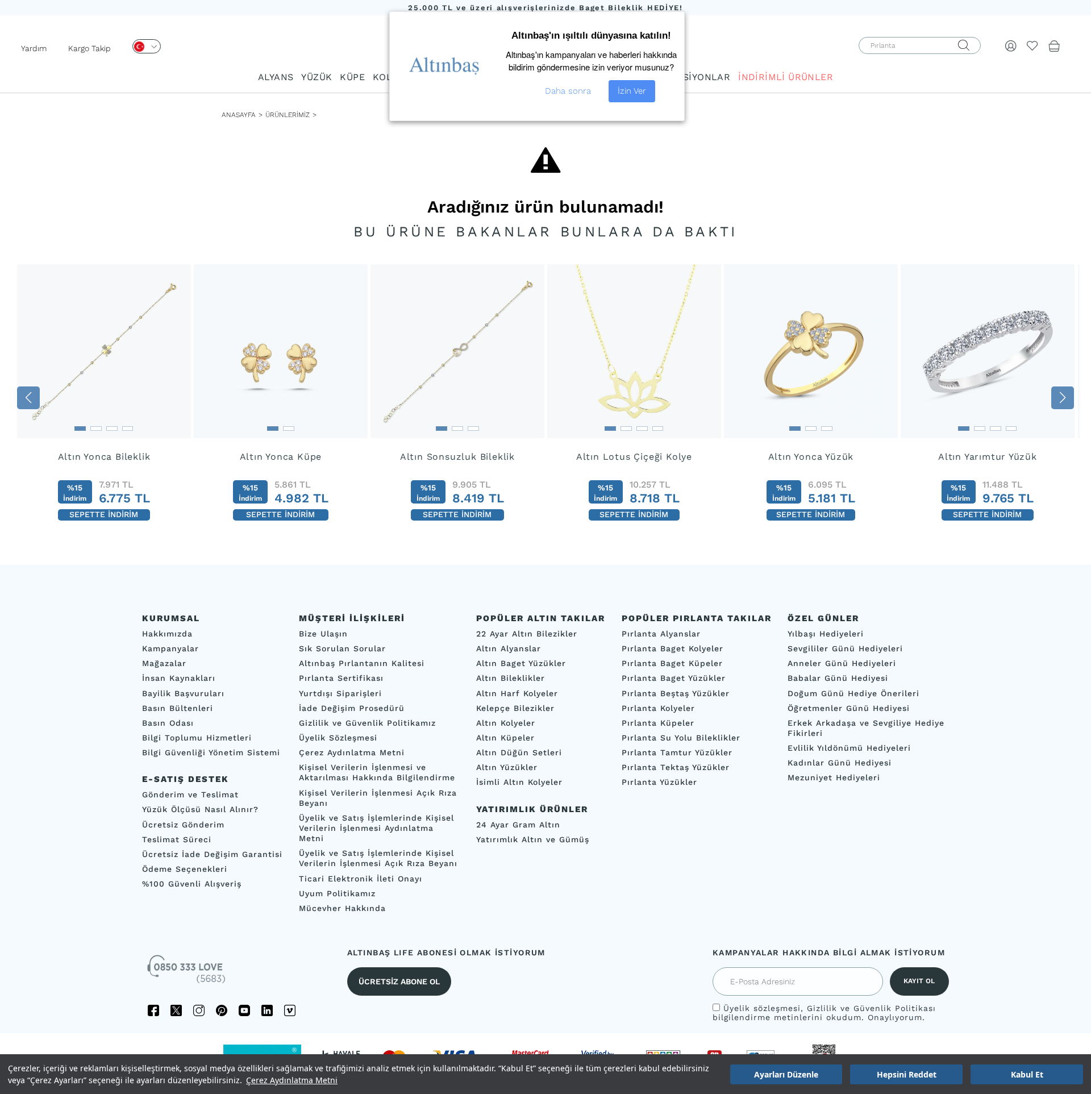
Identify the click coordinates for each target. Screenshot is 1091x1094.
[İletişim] (187, 972)
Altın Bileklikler (510, 678)
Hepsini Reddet (906, 1074)
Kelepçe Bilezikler (515, 708)
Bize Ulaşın (323, 633)
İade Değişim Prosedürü (352, 708)
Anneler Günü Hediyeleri (842, 663)
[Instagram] (199, 1010)
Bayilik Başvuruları (183, 693)
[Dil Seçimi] (146, 46)
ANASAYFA (239, 115)
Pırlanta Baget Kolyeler (672, 649)
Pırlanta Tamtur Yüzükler (677, 752)
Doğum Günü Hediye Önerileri (853, 693)
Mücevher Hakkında (342, 908)
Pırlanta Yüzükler (659, 782)
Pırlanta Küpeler (658, 722)
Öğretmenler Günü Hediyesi (849, 708)
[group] (104, 397)
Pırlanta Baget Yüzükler (674, 678)
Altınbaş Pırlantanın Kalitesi (361, 663)
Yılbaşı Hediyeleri (826, 633)
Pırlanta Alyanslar (661, 633)
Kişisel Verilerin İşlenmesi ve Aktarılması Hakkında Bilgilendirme (377, 773)
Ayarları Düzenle (786, 1074)
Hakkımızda (167, 633)
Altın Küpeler (505, 737)
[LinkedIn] (267, 1010)
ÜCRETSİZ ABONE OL (399, 981)
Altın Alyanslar (508, 649)
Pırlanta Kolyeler (658, 708)
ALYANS (275, 77)
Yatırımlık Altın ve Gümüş (532, 839)
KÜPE (352, 77)
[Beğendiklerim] (1032, 45)
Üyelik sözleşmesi (762, 1008)
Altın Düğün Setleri (519, 752)
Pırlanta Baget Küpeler (672, 663)
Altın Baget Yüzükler (521, 663)
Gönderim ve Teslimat (190, 795)
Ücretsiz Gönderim (183, 824)
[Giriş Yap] (1011, 45)
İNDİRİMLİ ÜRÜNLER (785, 77)
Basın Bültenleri (177, 708)
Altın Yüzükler (507, 767)
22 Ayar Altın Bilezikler (526, 633)
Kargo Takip (89, 48)
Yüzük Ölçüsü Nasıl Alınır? (200, 809)
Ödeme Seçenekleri (184, 868)
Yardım (34, 48)
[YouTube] (244, 1010)
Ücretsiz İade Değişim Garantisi (212, 854)
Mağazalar (164, 663)
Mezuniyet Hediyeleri (834, 778)
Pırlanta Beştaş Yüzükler (676, 693)
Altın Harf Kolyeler (517, 693)
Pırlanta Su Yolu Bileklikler (681, 737)
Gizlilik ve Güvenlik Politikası (871, 1008)
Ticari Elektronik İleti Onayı (360, 878)
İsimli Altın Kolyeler (519, 782)
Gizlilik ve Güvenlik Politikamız (367, 722)
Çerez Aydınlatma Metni (292, 1080)
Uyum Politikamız (337, 893)
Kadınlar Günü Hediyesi (840, 763)
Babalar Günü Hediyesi (838, 678)
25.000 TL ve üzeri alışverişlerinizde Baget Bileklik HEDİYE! (545, 7)
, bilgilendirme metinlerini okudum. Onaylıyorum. (824, 1013)
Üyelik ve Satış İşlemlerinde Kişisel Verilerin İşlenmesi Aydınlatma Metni (376, 828)
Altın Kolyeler (505, 722)
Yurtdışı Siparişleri (340, 693)
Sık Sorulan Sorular (342, 649)
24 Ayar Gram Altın (518, 824)
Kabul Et (1027, 1074)
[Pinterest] (221, 1010)
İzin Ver (632, 91)
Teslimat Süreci (176, 839)
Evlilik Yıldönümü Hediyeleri (849, 747)
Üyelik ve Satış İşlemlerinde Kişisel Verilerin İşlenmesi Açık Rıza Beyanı (378, 858)
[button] (28, 397)
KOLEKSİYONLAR (690, 77)
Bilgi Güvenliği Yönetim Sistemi (211, 752)
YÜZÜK (316, 77)
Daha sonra (568, 91)
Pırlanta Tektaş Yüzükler (676, 767)
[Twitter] (176, 1010)
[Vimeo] (289, 1010)
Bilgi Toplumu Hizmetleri (197, 737)
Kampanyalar (170, 649)
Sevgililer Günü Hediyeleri (845, 649)
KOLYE (387, 77)
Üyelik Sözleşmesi (338, 737)
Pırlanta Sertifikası (341, 678)
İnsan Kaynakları (178, 678)
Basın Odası (168, 722)
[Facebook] (153, 1010)
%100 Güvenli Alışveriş (191, 883)
